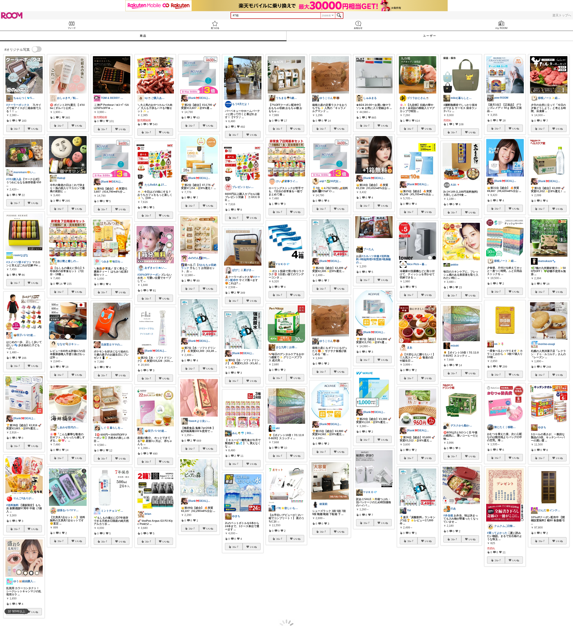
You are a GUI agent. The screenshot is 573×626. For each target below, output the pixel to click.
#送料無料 (12, 505)
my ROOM (501, 24)
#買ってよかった (497, 532)
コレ (16, 129)
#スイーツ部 (13, 262)
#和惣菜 (376, 259)
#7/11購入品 (13, 179)
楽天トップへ (561, 15)
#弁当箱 (448, 515)
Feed (71, 24)
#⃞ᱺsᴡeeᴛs (366, 582)
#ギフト (27, 262)
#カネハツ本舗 (370, 256)
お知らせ (358, 24)
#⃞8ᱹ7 (380, 582)
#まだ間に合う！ (282, 598)
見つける (214, 24)
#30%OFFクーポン (148, 274)
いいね (34, 129)
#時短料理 (365, 259)
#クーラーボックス (17, 104)
